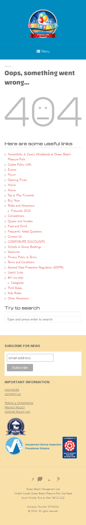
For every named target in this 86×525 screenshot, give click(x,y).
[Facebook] (30, 477)
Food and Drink (17, 226)
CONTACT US (13, 394)
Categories (17, 283)
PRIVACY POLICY (15, 407)
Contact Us (15, 237)
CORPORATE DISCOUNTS (26, 242)
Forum (12, 175)
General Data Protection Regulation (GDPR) (36, 267)
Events (12, 170)
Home (8, 66)
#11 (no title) (15, 278)
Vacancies (14, 252)
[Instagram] (38, 477)
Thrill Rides (15, 288)
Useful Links (15, 273)
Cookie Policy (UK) (20, 165)
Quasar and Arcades (20, 221)
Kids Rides (14, 293)
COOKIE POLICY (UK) (18, 412)
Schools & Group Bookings (24, 247)
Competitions (16, 216)
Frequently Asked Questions (25, 232)
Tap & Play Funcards (21, 195)
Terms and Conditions (21, 262)
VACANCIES (12, 390)
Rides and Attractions (21, 206)
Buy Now (14, 201)
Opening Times (17, 180)
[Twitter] (47, 477)
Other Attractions (18, 298)
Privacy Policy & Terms (22, 257)
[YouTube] (56, 477)
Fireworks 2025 (21, 211)
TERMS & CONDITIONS (19, 403)
